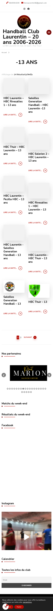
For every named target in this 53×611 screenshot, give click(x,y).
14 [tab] (36, 388)
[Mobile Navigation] (48, 32)
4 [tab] (14, 388)
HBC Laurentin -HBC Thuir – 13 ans (38, 258)
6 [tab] (18, 388)
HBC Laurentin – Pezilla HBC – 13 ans (13, 199)
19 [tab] (22, 392)
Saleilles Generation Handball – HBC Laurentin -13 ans (38, 105)
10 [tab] (27, 388)
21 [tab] (26, 392)
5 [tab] (16, 388)
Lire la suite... (10, 115)
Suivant (28, 337)
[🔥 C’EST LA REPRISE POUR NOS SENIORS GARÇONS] (26, 537)
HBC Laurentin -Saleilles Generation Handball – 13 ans (13, 251)
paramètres (27, 602)
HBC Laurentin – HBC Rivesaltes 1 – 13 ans (13, 102)
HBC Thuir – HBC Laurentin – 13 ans (14, 150)
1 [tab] (7, 388)
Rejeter (19, 607)
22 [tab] (28, 392)
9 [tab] (25, 388)
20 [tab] (24, 392)
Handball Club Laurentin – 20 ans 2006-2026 (22, 37)
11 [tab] (30, 388)
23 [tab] (31, 392)
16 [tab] (41, 388)
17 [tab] (43, 388)
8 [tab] (23, 388)
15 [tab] (38, 388)
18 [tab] (45, 388)
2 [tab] (10, 388)
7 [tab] (21, 388)
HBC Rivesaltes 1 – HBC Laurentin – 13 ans (37, 208)
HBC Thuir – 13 (37, 302)
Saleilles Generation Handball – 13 (12, 300)
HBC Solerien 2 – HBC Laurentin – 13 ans (38, 157)
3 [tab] (12, 388)
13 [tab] (34, 388)
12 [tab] (32, 388)
